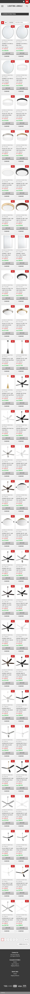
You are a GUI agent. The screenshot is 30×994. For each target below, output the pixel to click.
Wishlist (15, 962)
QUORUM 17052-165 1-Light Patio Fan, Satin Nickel (21, 570)
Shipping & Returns (15, 965)
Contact (15, 973)
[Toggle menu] (2, 6)
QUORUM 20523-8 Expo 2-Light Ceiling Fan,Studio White (21, 745)
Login (12, 964)
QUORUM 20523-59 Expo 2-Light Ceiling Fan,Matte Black (22, 710)
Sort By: (11, 22)
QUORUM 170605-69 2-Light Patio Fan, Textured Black (7, 640)
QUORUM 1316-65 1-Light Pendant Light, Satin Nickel (21, 360)
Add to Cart (8, 53)
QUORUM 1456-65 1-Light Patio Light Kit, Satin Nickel (7, 535)
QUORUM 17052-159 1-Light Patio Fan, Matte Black (7, 570)
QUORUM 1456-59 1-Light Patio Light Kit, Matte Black (21, 500)
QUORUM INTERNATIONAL (7, 40)
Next (26, 939)
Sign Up (17, 964)
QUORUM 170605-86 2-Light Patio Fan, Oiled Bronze (7, 675)
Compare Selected (23, 944)
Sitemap (3, 992)
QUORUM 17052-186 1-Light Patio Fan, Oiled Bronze (7, 605)
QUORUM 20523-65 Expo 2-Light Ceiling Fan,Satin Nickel (8, 745)
